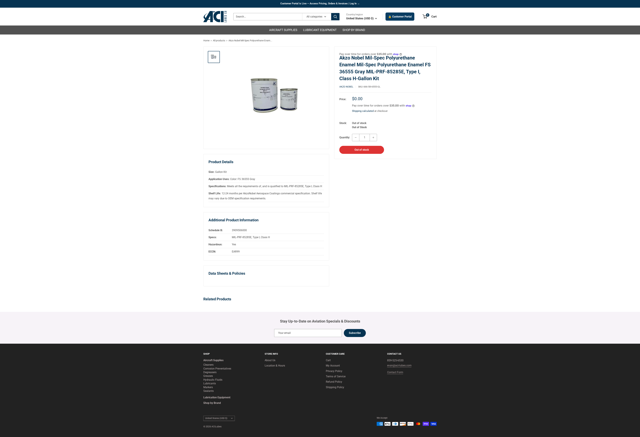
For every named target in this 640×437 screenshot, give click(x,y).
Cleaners (208, 364)
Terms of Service (336, 376)
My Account (333, 365)
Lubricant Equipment (320, 30)
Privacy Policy (334, 371)
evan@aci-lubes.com (399, 365)
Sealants (208, 390)
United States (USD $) (216, 418)
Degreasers (209, 372)
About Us (270, 360)
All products (219, 40)
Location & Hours (275, 365)
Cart (328, 360)
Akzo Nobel (346, 86)
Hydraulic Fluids (212, 379)
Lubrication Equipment (216, 397)
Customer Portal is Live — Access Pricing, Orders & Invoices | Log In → (320, 3)
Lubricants (209, 383)
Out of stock (361, 149)
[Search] (335, 16)
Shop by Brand (353, 30)
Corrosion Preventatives (217, 368)
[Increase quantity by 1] (373, 137)
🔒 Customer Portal (400, 16)
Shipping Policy (335, 387)
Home (206, 40)
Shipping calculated (363, 111)
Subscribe (355, 332)
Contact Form (395, 372)
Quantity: (344, 137)
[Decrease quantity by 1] (355, 137)
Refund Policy (334, 381)
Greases (208, 376)
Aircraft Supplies (283, 30)
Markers (208, 387)
